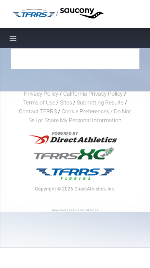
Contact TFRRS (38, 111)
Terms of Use (39, 102)
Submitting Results (100, 102)
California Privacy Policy (93, 93)
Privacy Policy (41, 93)
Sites (66, 102)
